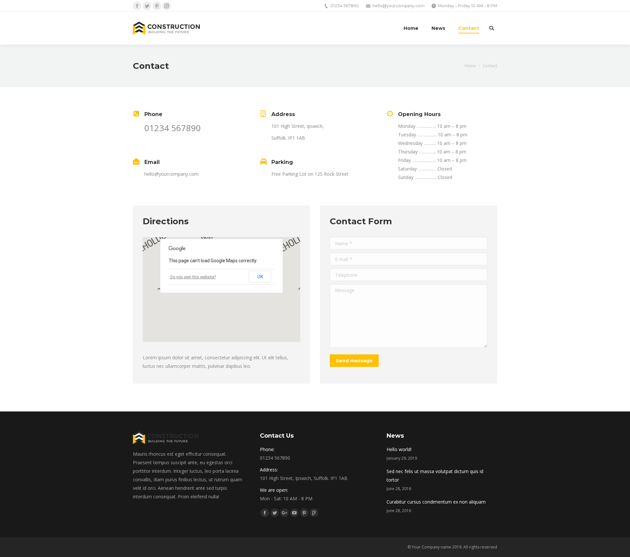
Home (470, 66)
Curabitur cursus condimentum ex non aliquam (436, 502)
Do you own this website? (193, 277)
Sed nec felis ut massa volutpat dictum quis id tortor (435, 475)
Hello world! (399, 449)
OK (260, 276)
